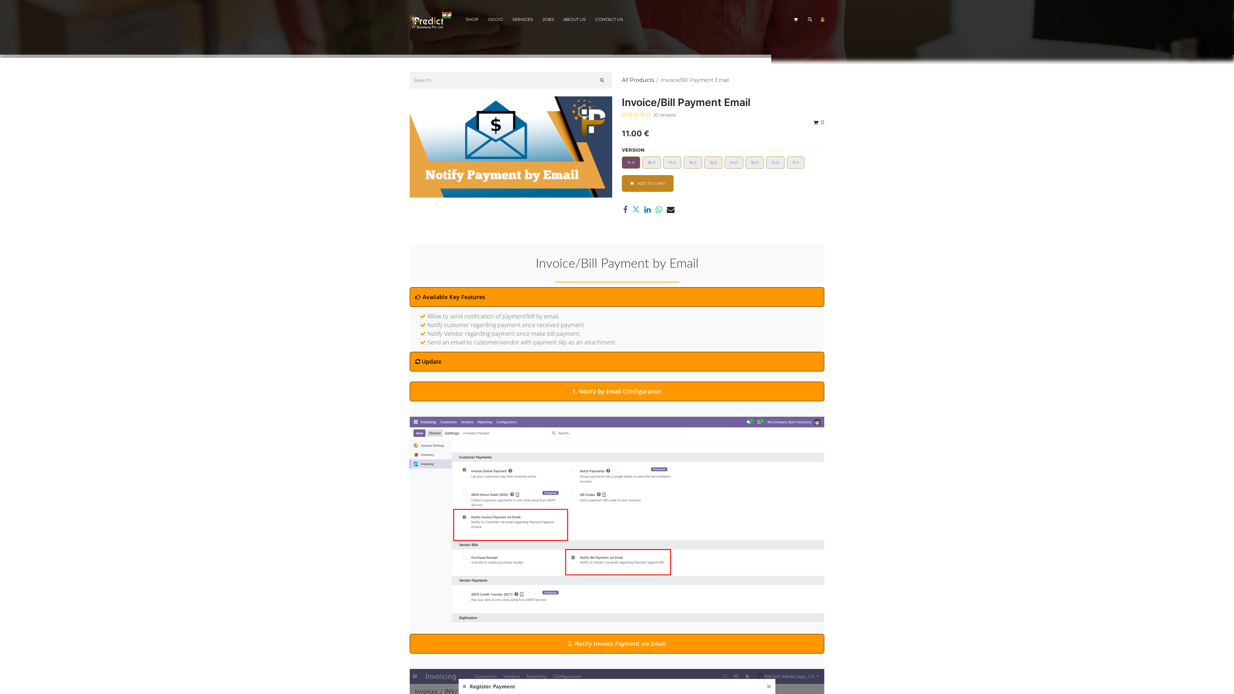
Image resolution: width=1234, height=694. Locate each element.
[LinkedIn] (647, 209)
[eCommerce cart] (795, 19)
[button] (810, 19)
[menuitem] (472, 20)
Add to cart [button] (650, 183)
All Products (638, 80)
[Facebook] (625, 209)
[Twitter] (636, 209)
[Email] (671, 209)
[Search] (602, 80)
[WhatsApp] (659, 209)
